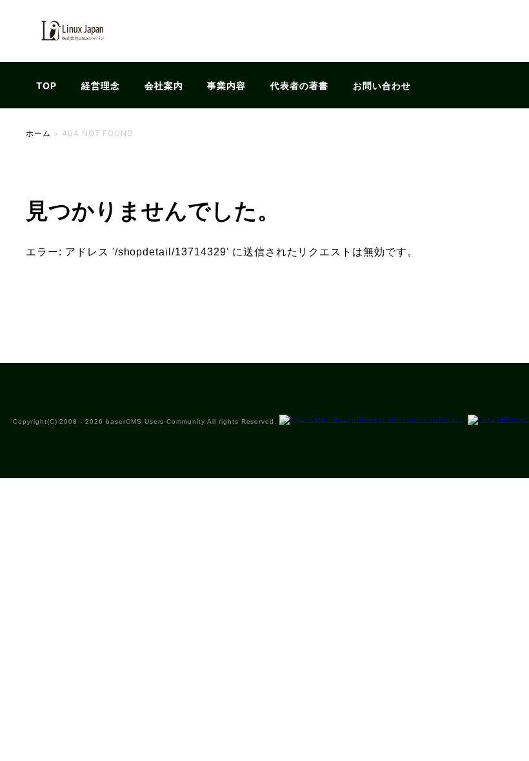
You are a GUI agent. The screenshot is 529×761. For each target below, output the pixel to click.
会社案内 (164, 85)
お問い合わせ (382, 85)
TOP (46, 85)
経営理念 (100, 85)
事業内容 (226, 85)
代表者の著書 (299, 85)
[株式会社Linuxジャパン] (72, 53)
